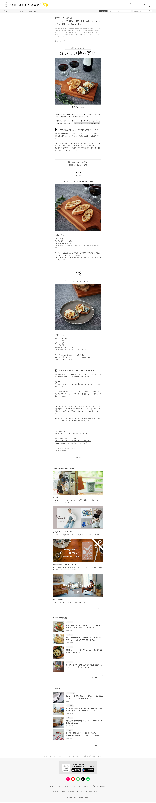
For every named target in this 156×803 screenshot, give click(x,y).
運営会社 (55, 791)
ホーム (46, 756)
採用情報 (62, 791)
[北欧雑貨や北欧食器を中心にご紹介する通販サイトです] (25, 4)
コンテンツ (137, 6)
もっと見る (93, 677)
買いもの (130, 6)
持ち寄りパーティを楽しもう (63, 18)
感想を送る (78, 457)
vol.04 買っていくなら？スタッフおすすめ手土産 (71, 433)
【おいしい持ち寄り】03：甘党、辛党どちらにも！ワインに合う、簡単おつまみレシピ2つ (77, 756)
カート (144, 6)
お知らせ (53, 786)
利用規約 (103, 786)
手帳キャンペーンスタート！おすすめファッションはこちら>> (21, 11)
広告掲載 (95, 786)
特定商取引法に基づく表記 (76, 791)
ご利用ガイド (76, 786)
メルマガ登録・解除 (64, 786)
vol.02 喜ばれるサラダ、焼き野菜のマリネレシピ (71, 443)
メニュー (151, 6)
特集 (50, 756)
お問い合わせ (87, 786)
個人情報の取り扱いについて (95, 791)
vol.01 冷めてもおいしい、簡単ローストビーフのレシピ (73, 441)
